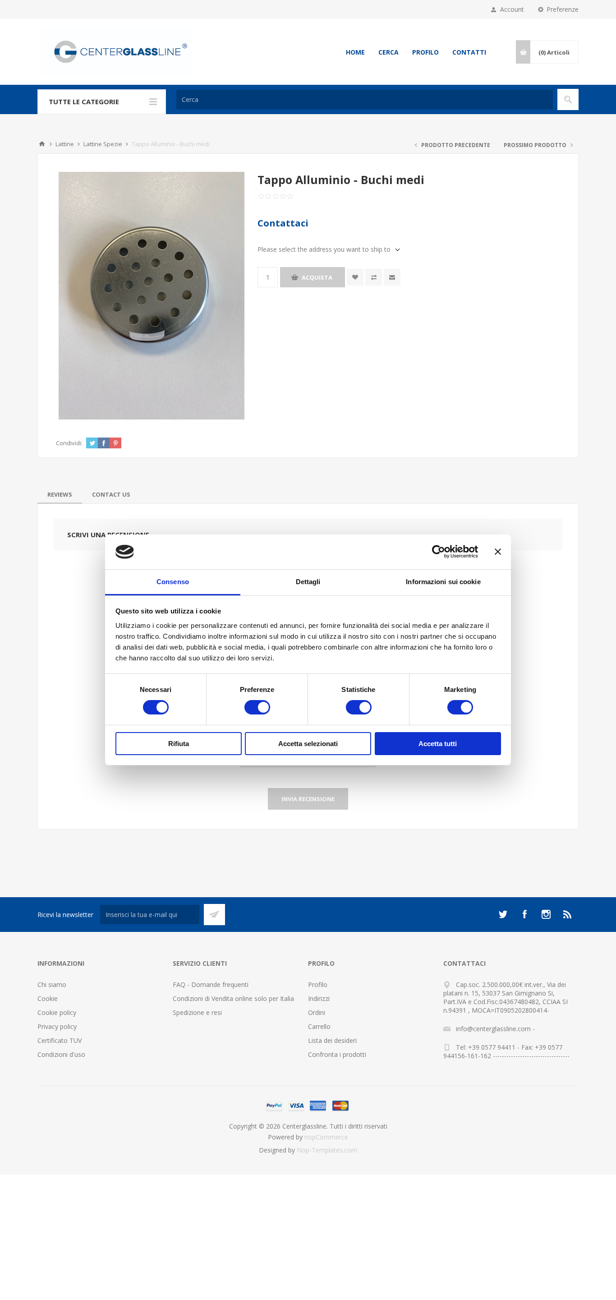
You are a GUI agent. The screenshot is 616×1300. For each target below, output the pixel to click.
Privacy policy (57, 1026)
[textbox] (364, 99)
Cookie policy (56, 1012)
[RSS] (568, 914)
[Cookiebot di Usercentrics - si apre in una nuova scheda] (438, 551)
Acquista (317, 277)
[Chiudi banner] (498, 552)
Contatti (469, 52)
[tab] (59, 494)
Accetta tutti (437, 743)
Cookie (47, 998)
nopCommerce (326, 1137)
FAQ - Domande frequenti (210, 984)
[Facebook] (524, 914)
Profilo (425, 52)
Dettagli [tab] (308, 581)
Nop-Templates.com (327, 1150)
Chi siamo (51, 984)
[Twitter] (503, 914)
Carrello (319, 1026)
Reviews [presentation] (59, 494)
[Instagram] (546, 914)
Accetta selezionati (308, 743)
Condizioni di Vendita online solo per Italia (233, 998)
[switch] (257, 707)
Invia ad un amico (392, 277)
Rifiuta (178, 743)
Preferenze (563, 9)
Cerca (388, 52)
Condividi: (69, 443)
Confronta (373, 277)
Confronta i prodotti (337, 1054)
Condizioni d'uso (61, 1054)
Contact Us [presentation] (111, 494)
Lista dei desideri (332, 1040)
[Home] (41, 144)
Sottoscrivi (214, 914)
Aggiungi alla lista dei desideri (355, 277)
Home (355, 52)
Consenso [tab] (172, 581)
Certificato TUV (59, 1040)
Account (512, 9)
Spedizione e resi (197, 1012)
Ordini (316, 1012)
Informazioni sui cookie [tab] (443, 581)
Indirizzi (319, 998)
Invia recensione (308, 799)
